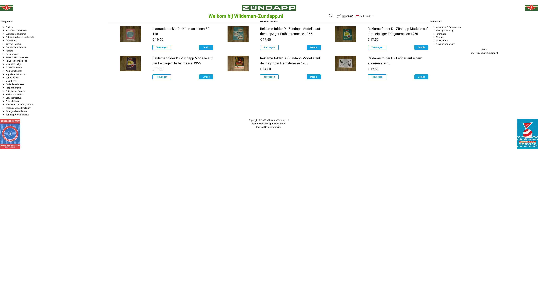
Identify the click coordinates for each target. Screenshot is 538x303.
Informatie (441, 34)
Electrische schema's (16, 47)
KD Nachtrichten (14, 67)
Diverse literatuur (14, 44)
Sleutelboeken (12, 101)
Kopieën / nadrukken (16, 74)
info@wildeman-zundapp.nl (484, 53)
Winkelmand (442, 40)
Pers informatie (13, 87)
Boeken (9, 27)
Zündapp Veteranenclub (17, 114)
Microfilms (11, 81)
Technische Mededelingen (18, 108)
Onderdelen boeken (15, 84)
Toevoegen (161, 47)
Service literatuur (14, 98)
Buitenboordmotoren (16, 34)
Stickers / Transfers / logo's (19, 104)
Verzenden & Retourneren (448, 27)
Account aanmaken (445, 44)
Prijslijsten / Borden (15, 91)
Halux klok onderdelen (16, 60)
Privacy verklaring (445, 30)
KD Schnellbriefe (14, 71)
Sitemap (440, 37)
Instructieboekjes (14, 64)
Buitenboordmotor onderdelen (20, 37)
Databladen (11, 40)
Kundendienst (12, 77)
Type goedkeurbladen (16, 111)
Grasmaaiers (12, 54)
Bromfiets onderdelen (16, 30)
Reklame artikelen (14, 94)
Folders (9, 50)
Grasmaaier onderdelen (17, 57)
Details (206, 47)
